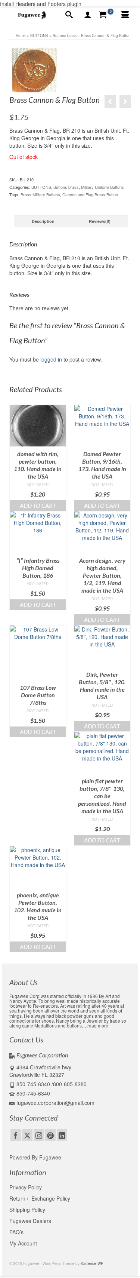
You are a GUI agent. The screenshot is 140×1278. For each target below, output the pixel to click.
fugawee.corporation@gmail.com (55, 1102)
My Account (23, 1243)
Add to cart (38, 505)
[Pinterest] (50, 1135)
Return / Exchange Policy (39, 1198)
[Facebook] (15, 1135)
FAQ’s (16, 1232)
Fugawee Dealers (31, 1221)
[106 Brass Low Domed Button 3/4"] (110, 101)
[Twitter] (27, 1135)
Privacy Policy (25, 1187)
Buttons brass (66, 187)
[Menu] (125, 14)
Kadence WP (92, 1263)
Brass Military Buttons (40, 194)
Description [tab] (43, 221)
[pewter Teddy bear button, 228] (125, 101)
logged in (51, 359)
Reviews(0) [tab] (100, 221)
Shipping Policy (27, 1209)
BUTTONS (41, 187)
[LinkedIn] (62, 1135)
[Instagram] (39, 1135)
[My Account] (87, 14)
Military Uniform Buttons (102, 187)
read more (97, 1025)
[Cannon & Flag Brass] (34, 69)
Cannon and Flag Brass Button (90, 194)
